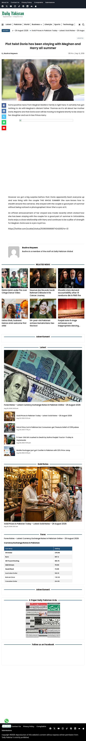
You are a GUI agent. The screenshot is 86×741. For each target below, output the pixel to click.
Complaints (38, 2)
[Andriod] (31, 6)
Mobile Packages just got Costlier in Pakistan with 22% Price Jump (43, 450)
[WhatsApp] (4, 122)
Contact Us (15, 2)
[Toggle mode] (79, 24)
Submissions (50, 2)
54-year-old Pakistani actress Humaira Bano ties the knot (42, 323)
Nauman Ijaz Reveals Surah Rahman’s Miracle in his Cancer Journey (42, 293)
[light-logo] (13, 14)
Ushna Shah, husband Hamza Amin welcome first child (14, 323)
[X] (4, 116)
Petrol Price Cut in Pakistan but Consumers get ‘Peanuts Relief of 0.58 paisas (47, 427)
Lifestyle (48, 24)
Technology (68, 24)
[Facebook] (2, 6)
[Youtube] (11, 6)
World (26, 24)
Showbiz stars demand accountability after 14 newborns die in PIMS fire (69, 293)
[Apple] (36, 6)
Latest (8, 24)
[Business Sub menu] (41, 24)
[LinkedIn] (4, 111)
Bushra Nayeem (11, 53)
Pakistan (18, 24)
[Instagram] (15, 6)
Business (36, 24)
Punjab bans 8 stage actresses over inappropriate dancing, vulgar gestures (68, 324)
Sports (57, 24)
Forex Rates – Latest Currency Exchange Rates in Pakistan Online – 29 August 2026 (42, 405)
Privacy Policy (27, 2)
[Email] (4, 128)
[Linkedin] (27, 6)
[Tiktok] (19, 6)
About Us (5, 2)
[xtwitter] (7, 6)
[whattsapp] (6, 721)
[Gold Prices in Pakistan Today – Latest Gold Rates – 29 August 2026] (43, 494)
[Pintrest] (23, 6)
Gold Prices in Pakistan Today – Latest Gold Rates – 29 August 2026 (42, 30)
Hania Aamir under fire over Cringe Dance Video (14, 291)
